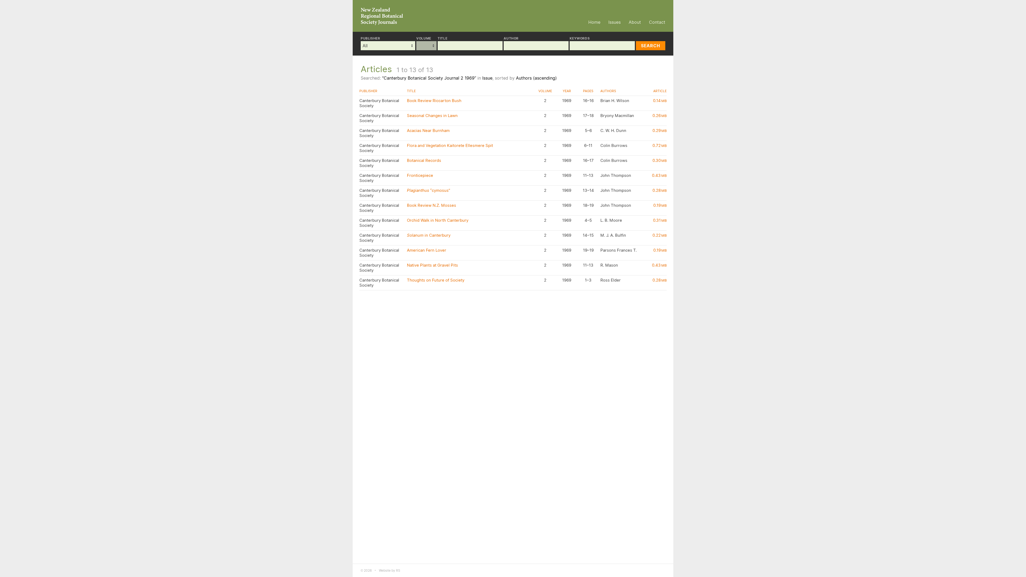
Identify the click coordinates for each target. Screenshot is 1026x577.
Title (442, 38)
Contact (657, 22)
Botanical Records (424, 160)
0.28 (659, 190)
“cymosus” (428, 190)
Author (511, 38)
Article (660, 91)
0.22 (659, 235)
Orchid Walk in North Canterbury (437, 220)
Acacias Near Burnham (428, 130)
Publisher (370, 38)
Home (594, 22)
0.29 (659, 130)
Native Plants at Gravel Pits (432, 265)
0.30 (659, 160)
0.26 (659, 115)
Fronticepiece (420, 175)
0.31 (660, 220)
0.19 (660, 205)
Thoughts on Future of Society (435, 280)
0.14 (660, 100)
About (635, 22)
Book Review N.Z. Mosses (431, 205)
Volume (423, 38)
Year (567, 91)
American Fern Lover (426, 250)
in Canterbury (428, 235)
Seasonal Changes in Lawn (432, 115)
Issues (614, 22)
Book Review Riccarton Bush (434, 100)
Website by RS (389, 570)
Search (650, 45)
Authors (608, 91)
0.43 (659, 175)
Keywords (580, 38)
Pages (588, 91)
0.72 (659, 145)
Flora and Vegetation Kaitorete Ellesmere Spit (450, 145)
